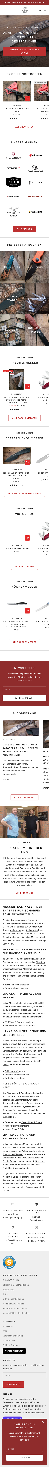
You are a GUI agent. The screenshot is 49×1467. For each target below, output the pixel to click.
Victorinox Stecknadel (16, 548)
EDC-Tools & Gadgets (14, 1022)
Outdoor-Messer (12, 988)
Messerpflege (23, 1074)
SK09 (24, 1158)
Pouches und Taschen (15, 1025)
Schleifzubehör (12, 1071)
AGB (5, 1331)
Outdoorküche (22, 1126)
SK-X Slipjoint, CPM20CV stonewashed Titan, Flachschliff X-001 (17, 400)
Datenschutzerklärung (13, 1336)
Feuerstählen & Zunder (31, 1122)
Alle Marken (24, 229)
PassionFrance (9, 1161)
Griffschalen (10, 1078)
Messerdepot (16, 394)
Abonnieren (13, 1384)
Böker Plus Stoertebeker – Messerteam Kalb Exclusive (17, 475)
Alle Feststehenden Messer (24, 494)
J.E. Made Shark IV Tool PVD (16, 110)
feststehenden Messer (19, 969)
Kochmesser (15, 930)
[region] (24, 41)
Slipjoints (40, 962)
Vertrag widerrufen (14, 1351)
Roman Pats (8, 1289)
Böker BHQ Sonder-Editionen (16, 1285)
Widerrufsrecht (9, 1340)
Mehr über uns (25, 893)
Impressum (8, 1326)
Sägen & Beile (18, 1129)
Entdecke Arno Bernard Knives (24, 51)
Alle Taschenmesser (24, 418)
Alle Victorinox (24, 566)
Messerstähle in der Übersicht (16, 1313)
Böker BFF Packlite (11, 1280)
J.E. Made (17, 105)
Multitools (41, 965)
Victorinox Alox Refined (13, 1304)
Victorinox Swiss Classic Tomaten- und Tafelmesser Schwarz (16, 624)
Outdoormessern (16, 1107)
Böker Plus (17, 469)
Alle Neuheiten (24, 127)
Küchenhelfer (32, 930)
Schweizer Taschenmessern (15, 1110)
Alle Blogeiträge (24, 797)
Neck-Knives (30, 1107)
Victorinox (17, 545)
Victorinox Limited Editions (15, 1308)
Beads (31, 1010)
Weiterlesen (8, 779)
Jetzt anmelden (24, 698)
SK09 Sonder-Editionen (13, 1299)
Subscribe (25, 1458)
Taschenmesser (12, 985)
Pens (41, 1006)
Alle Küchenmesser (24, 642)
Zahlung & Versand (11, 1345)
